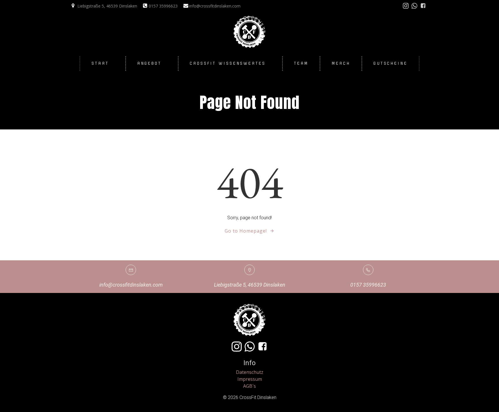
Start (100, 63)
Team (301, 63)
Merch (341, 63)
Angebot (149, 63)
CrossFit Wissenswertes (228, 63)
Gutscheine (390, 63)
